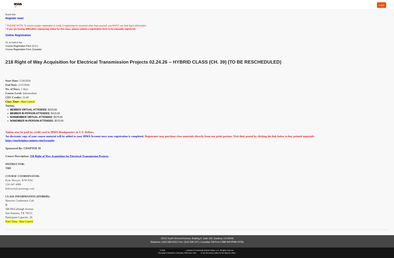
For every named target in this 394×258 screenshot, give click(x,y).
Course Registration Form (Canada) (23, 49)
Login (381, 5)
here (198, 253)
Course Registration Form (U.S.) (21, 46)
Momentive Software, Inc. (175, 250)
